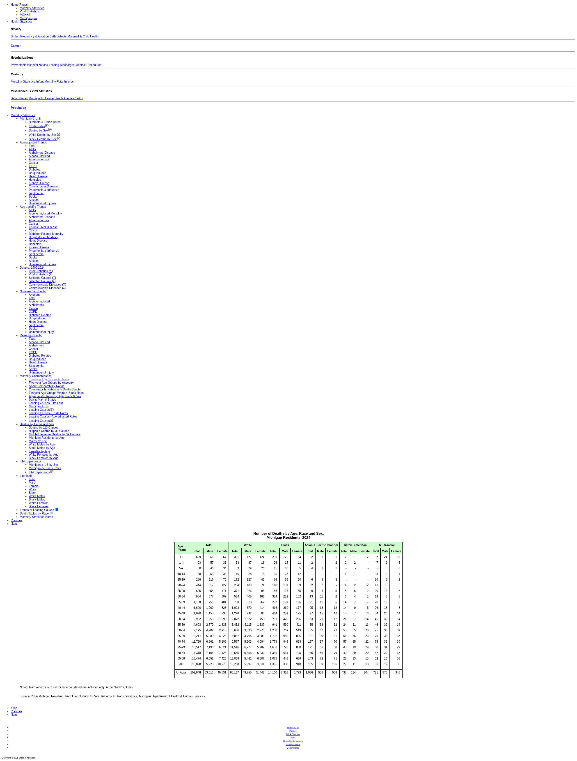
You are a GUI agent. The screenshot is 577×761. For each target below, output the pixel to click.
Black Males (37, 499)
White (32, 489)
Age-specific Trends (33, 206)
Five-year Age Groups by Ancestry (51, 382)
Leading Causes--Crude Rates (48, 413)
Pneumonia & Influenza (44, 189)
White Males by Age (42, 444)
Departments (293, 748)
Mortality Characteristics (36, 376)
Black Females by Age (43, 458)
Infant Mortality (46, 81)
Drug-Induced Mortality (43, 237)
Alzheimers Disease (42, 152)
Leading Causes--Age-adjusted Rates (53, 416)
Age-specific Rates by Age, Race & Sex (55, 396)
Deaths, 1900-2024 (32, 267)
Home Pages (19, 4)
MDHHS (25, 14)
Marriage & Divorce (41, 98)
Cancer (16, 45)
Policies (293, 731)
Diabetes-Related (40, 315)
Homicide (35, 179)
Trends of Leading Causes (37, 510)
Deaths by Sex (38, 130)
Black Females (38, 506)
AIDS (32, 149)
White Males (37, 496)
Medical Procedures (88, 65)
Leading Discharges (62, 65)
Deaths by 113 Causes (43, 427)
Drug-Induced (37, 173)
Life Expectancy (30, 461)
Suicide (34, 200)
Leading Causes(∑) (41, 409)
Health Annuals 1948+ (69, 98)
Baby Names (19, 98)
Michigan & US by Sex (44, 464)
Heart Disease (38, 176)
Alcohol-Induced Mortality (45, 213)
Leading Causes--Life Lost (46, 403)
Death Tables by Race (35, 513)
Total (32, 146)
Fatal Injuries (65, 81)
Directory (293, 734)
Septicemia (36, 193)
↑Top (14, 708)
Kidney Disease (39, 183)
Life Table (26, 475)
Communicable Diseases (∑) (47, 284)
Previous (16, 520)
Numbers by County (33, 291)
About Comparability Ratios (46, 386)
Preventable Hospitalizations (29, 65)
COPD (33, 311)
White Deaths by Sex (43, 134)
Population (18, 107)
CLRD (33, 166)
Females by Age (39, 451)
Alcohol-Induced (39, 156)
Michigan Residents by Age (46, 437)
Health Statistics (21, 21)
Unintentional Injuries (42, 203)
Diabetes (34, 169)
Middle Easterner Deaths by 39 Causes (54, 434)
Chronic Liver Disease (43, 186)
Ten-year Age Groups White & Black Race (56, 392)
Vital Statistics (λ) (40, 274)
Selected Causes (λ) (42, 281)
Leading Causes (39, 420)
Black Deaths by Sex (43, 139)
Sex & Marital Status (42, 399)
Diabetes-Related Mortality (46, 233)
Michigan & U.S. (30, 118)
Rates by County (31, 335)
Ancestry (35, 294)
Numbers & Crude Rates (45, 122)
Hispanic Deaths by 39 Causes (49, 431)
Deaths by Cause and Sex (37, 424)
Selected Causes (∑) (42, 277)
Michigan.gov (28, 18)
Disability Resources (293, 741)
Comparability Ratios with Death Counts (55, 389)
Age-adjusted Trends (33, 142)
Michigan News (293, 744)
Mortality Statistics (32, 8)
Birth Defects (58, 36)
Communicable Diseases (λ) (47, 288)
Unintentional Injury (41, 332)
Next (14, 523)
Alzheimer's (36, 305)
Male (32, 482)
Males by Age (38, 441)
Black (32, 492)
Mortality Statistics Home (36, 517)
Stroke (33, 196)
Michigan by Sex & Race (45, 468)
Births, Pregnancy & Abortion (30, 36)
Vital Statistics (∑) (41, 271)
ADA (293, 738)
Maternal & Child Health (83, 36)
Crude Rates (37, 126)
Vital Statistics (29, 11)
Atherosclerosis (39, 159)
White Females (38, 503)
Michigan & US (38, 406)
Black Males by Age (42, 448)
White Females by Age (43, 454)
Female (34, 486)
